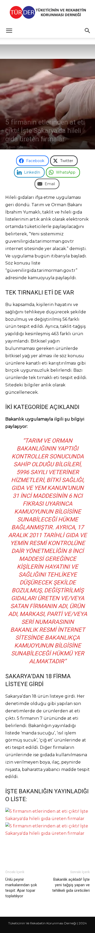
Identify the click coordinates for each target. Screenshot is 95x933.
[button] (9, 31)
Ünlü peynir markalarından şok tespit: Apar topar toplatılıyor (21, 887)
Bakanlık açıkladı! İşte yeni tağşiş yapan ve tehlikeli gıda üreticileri (71, 885)
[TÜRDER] (47, 12)
